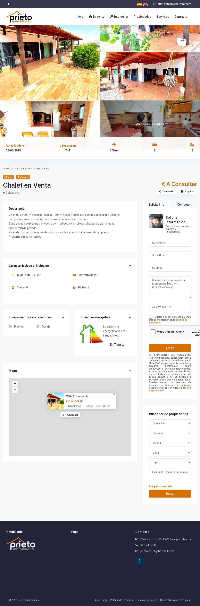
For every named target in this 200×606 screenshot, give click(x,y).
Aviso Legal (101, 600)
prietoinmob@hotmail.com (174, 3)
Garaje (45, 326)
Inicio (79, 16)
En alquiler (120, 16)
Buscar (170, 493)
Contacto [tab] (183, 204)
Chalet (8, 177)
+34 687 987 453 (51, 28)
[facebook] (8, 4)
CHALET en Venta (77, 396)
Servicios (162, 16)
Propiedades (142, 16)
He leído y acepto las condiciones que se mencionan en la (170, 320)
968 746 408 (148, 545)
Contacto (180, 16)
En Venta (23, 177)
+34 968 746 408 (23, 28)
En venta (98, 16)
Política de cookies (147, 600)
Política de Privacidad (122, 600)
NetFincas (185, 600)
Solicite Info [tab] (156, 204)
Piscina (18, 326)
